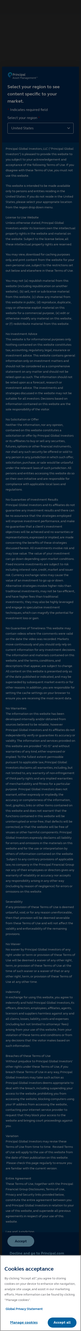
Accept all (62, 1322)
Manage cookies (24, 1322)
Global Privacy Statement (24, 1309)
